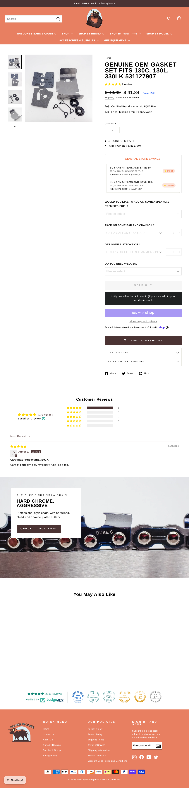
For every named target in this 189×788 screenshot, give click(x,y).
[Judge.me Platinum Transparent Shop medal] (93, 697)
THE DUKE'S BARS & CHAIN (35, 33)
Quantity (112, 123)
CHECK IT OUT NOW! (38, 528)
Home (108, 58)
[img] (18, 446)
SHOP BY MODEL (158, 33)
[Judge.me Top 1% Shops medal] (140, 697)
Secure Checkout (97, 755)
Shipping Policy (96, 739)
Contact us (48, 734)
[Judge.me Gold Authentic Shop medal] (124, 697)
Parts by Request (52, 745)
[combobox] (33, 18)
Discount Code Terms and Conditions (107, 761)
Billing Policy (50, 755)
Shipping (109, 97)
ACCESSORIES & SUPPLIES (77, 40)
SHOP (66, 33)
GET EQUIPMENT (115, 40)
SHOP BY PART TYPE (124, 33)
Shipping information (126, 361)
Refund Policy (95, 734)
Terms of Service (96, 745)
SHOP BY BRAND (90, 33)
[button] (113, 84)
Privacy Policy (95, 729)
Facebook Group (52, 750)
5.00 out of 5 (45, 414)
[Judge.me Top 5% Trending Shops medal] (155, 697)
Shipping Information (99, 750)
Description (118, 352)
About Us (48, 739)
